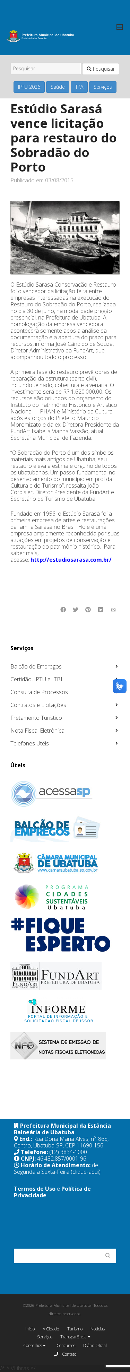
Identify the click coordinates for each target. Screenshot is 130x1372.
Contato (68, 1354)
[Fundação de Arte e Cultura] (64, 976)
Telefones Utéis (29, 743)
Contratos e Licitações (38, 705)
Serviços (103, 87)
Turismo (75, 1329)
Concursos (66, 1345)
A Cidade (51, 1329)
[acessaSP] (64, 794)
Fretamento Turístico (36, 718)
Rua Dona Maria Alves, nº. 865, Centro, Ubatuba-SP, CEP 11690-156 (61, 1142)
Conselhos (33, 1345)
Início (30, 1329)
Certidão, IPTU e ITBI (36, 679)
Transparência (74, 1337)
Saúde (58, 87)
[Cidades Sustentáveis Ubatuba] (64, 897)
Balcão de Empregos (36, 666)
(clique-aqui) (86, 1172)
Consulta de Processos (39, 692)
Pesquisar (103, 68)
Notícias (97, 1329)
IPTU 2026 (29, 87)
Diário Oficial (95, 1345)
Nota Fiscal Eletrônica (37, 730)
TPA (79, 87)
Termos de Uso (34, 1188)
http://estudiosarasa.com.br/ (71, 559)
